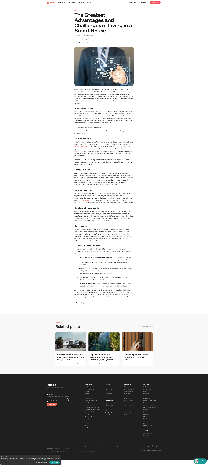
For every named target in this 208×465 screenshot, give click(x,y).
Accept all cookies (54, 462)
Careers (145, 435)
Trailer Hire (127, 398)
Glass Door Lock (89, 412)
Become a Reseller (148, 433)
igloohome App (147, 425)
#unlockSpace (128, 415)
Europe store (108, 408)
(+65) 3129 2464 (77, 451)
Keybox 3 (145, 416)
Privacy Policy (94, 446)
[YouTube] (156, 446)
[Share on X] (79, 42)
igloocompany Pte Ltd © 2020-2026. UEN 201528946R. (59, 448)
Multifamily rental (128, 391)
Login (143, 3)
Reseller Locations (110, 415)
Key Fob (87, 428)
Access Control (128, 393)
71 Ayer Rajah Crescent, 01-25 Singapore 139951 (150, 450)
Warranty (54, 446)
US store (107, 403)
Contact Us (155, 3)
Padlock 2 (87, 414)
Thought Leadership (88, 35)
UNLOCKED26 (127, 412)
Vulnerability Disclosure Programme (113, 446)
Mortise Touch (89, 387)
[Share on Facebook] (75, 42)
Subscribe (52, 404)
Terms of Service (72, 446)
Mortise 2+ (88, 391)
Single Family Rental (129, 405)
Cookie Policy (44, 459)
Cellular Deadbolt (90, 396)
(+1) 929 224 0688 (91, 451)
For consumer (132, 3)
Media (106, 396)
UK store (107, 410)
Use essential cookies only (41, 462)
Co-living (126, 403)
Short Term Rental (129, 389)
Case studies (108, 389)
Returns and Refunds (62, 446)
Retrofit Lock (88, 403)
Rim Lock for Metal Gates (92, 407)
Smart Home (78, 35)
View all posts (145, 326)
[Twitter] (160, 446)
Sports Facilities (128, 400)
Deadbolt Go (88, 398)
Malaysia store (109, 412)
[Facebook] (148, 446)
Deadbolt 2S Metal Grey (91, 400)
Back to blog (80, 303)
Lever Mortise (89, 405)
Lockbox (87, 421)
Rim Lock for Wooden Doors (92, 409)
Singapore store (109, 405)
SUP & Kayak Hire (128, 396)
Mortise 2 (87, 393)
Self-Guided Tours (129, 387)
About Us (49, 446)
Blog (106, 391)
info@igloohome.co (59, 451)
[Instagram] (152, 446)
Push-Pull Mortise (90, 389)
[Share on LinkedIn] (83, 42)
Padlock (87, 418)
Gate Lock (146, 409)
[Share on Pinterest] (87, 42)
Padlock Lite (88, 416)
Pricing (89, 3)
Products (61, 3)
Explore (80, 3)
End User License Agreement (83, 446)
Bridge (87, 423)
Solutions (71, 3)
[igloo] (51, 3)
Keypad (87, 425)
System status (147, 387)
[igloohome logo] (58, 384)
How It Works (108, 393)
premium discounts (86, 200)
